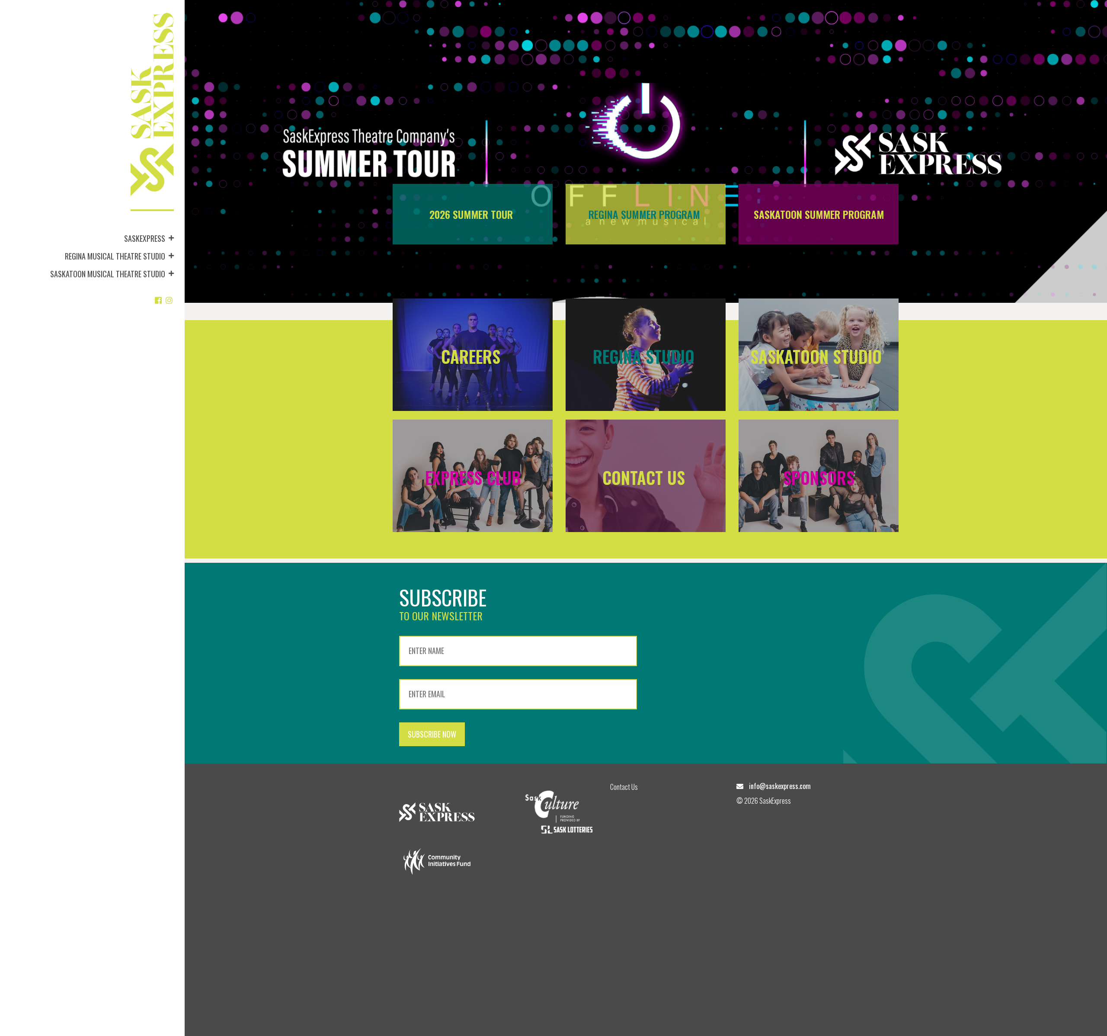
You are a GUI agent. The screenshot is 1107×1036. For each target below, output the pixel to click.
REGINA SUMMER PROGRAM (644, 214)
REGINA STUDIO (646, 356)
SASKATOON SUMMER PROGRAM (819, 214)
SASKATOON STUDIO (816, 356)
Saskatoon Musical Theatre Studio (107, 273)
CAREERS (473, 356)
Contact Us (624, 787)
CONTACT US (645, 477)
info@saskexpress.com (780, 786)
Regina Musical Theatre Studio (115, 256)
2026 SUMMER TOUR (471, 214)
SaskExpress (144, 238)
